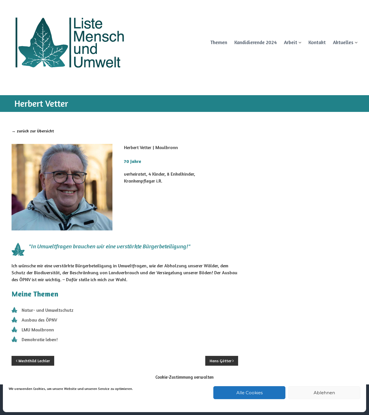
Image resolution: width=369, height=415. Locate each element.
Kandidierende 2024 (255, 42)
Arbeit (290, 42)
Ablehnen (324, 392)
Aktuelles (343, 42)
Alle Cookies (249, 392)
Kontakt (317, 42)
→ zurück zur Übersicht (33, 130)
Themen (218, 42)
